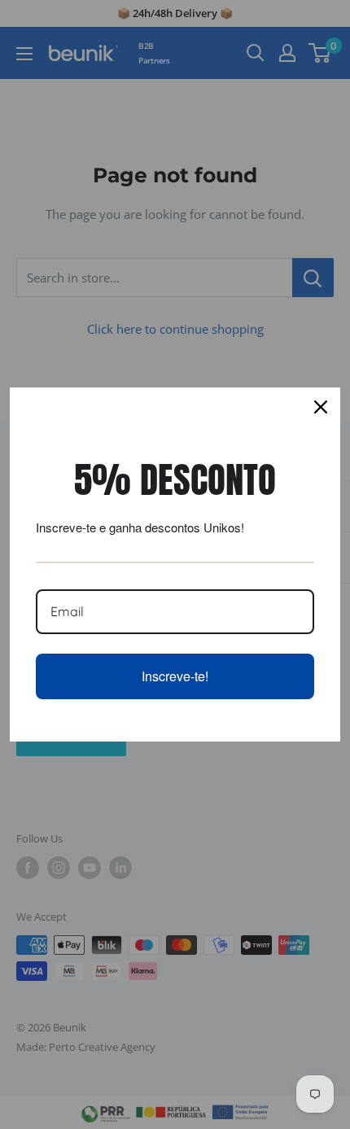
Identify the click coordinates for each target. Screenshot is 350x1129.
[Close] (320, 407)
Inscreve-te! (175, 676)
